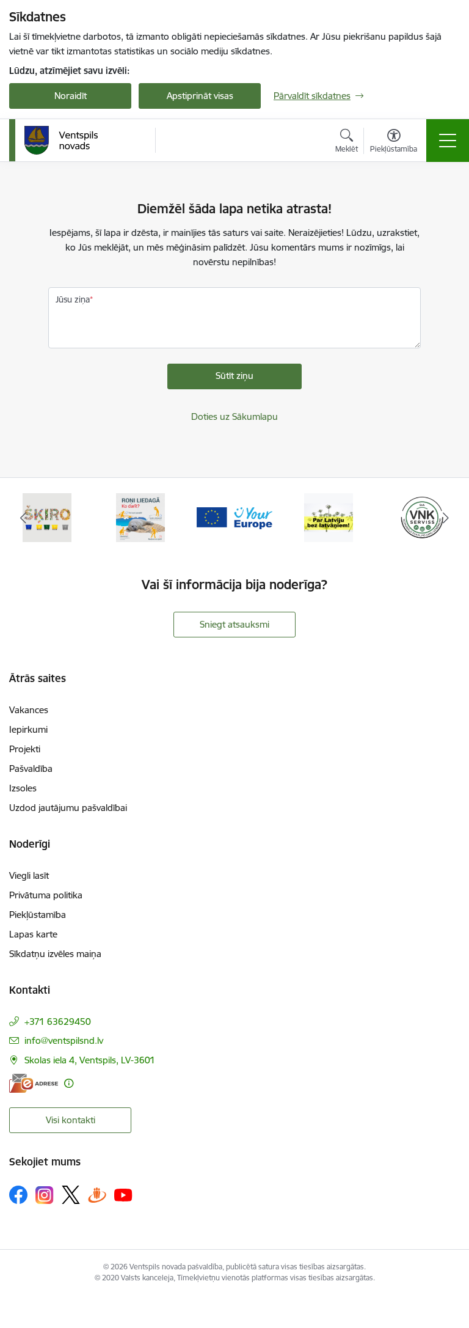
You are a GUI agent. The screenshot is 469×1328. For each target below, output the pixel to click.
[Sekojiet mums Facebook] (18, 1195)
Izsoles (23, 788)
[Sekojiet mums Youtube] (123, 1194)
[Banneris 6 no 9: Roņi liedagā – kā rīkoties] (140, 517)
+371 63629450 (57, 1021)
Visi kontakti (70, 1120)
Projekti (24, 749)
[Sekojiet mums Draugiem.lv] (97, 1194)
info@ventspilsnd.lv (63, 1040)
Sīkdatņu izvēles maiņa (55, 953)
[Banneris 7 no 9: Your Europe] (234, 517)
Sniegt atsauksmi (234, 624)
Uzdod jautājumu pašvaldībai (68, 807)
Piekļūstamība (37, 914)
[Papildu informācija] (68, 1083)
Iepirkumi (28, 729)
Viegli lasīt (29, 875)
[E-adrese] (33, 1083)
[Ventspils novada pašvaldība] (61, 140)
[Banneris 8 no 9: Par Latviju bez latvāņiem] (328, 517)
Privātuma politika (45, 895)
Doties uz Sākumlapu (234, 416)
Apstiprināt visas (200, 95)
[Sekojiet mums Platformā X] (71, 1195)
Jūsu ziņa (73, 299)
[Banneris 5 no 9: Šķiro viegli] (47, 517)
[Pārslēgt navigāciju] (447, 140)
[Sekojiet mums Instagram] (44, 1195)
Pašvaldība (31, 768)
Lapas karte (33, 934)
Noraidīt (70, 95)
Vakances (28, 710)
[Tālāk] (445, 517)
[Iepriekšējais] (23, 517)
